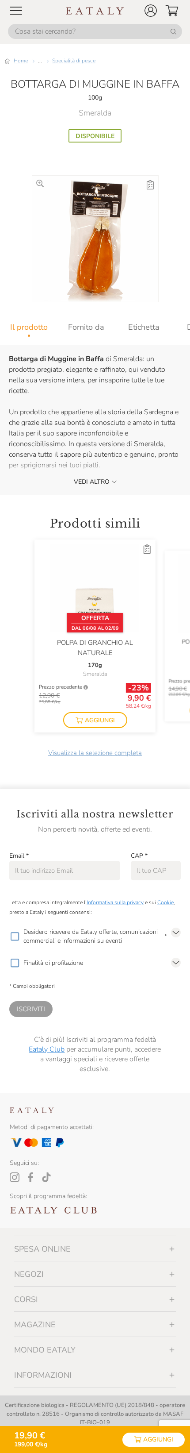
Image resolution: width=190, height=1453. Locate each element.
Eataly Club (47, 1049)
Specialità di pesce (73, 60)
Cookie (165, 902)
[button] (150, 10)
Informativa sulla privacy (115, 902)
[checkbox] (14, 936)
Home (21, 60)
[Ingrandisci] (40, 183)
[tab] (29, 327)
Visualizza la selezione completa (95, 752)
